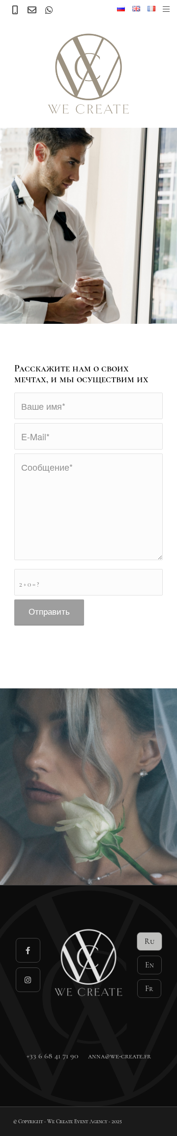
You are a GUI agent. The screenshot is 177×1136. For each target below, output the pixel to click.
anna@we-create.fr (119, 1055)
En (149, 965)
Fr (149, 989)
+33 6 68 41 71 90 (52, 1055)
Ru (149, 941)
